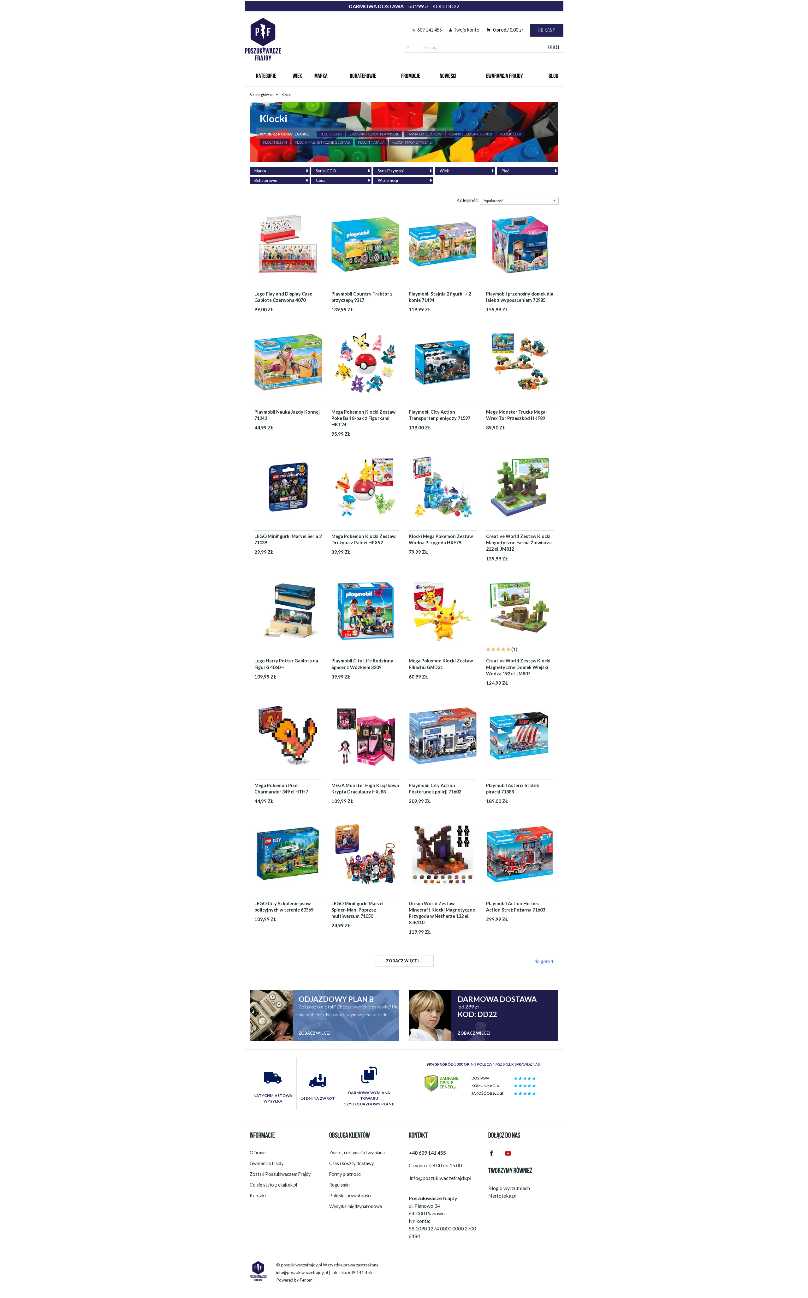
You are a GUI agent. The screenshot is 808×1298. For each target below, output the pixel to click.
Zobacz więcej (314, 1033)
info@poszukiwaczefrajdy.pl (302, 1272)
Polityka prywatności (350, 1195)
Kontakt (258, 1195)
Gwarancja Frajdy (504, 77)
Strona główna (261, 95)
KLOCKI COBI (510, 134)
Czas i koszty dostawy (351, 1163)
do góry (542, 961)
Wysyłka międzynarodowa (355, 1206)
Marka (321, 77)
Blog (553, 77)
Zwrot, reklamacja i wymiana (357, 1152)
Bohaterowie (363, 77)
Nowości (448, 77)
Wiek (297, 77)
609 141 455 (429, 30)
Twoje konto (466, 30)
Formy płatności (345, 1174)
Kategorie (266, 77)
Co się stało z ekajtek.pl (273, 1184)
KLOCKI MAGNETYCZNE (412, 142)
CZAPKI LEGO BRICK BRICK (470, 134)
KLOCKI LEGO (331, 134)
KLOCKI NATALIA (371, 142)
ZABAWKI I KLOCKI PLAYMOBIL (374, 134)
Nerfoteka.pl (502, 1196)
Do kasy (546, 30)
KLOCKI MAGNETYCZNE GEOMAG (322, 142)
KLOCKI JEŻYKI (275, 142)
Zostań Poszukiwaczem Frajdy (280, 1174)
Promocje (410, 77)
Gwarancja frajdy (266, 1163)
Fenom (306, 1280)
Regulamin (339, 1184)
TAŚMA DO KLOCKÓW (424, 134)
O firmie (258, 1152)
